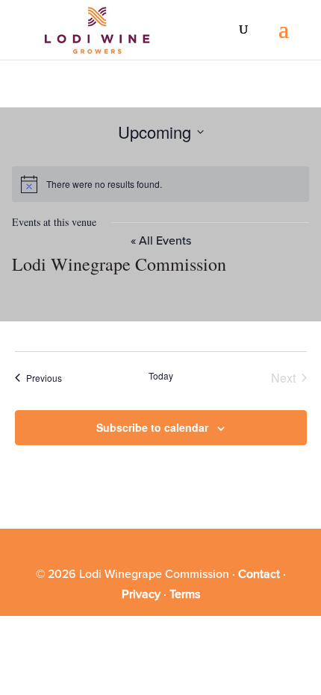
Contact (259, 574)
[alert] (160, 184)
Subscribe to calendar (152, 427)
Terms (184, 594)
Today (161, 376)
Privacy (141, 594)
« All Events (161, 240)
